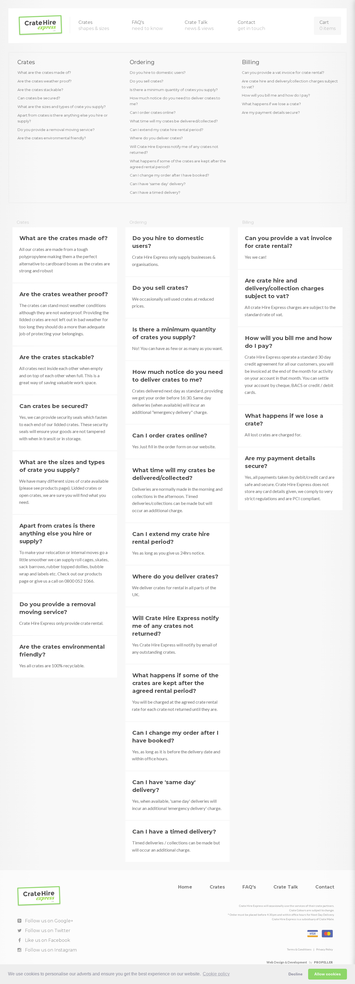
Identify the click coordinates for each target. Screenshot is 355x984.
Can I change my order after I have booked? (169, 175)
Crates (93, 25)
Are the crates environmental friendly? (51, 138)
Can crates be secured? (38, 98)
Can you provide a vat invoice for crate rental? (283, 72)
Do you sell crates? (146, 81)
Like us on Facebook (47, 940)
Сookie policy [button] (216, 974)
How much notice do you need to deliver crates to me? (175, 101)
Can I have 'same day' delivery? (158, 184)
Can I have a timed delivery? (155, 192)
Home (185, 887)
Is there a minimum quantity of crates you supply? (174, 89)
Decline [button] (295, 974)
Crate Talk (199, 25)
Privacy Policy (324, 949)
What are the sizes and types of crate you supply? (61, 106)
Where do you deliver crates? (156, 138)
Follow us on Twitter (47, 930)
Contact (251, 25)
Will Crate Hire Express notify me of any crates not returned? (174, 149)
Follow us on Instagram (50, 950)
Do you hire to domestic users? (158, 72)
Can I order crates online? (153, 112)
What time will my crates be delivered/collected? (174, 121)
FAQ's (147, 25)
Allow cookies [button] (327, 974)
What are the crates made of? (44, 72)
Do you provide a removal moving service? (56, 129)
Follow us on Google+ (48, 920)
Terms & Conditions (299, 949)
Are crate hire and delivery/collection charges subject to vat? (290, 84)
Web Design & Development (287, 962)
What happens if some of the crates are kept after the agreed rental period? (178, 164)
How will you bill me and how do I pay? (276, 95)
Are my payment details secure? (271, 112)
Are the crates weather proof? (44, 81)
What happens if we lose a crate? (271, 104)
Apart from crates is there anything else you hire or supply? (62, 118)
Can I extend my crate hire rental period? (166, 129)
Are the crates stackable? (40, 89)
